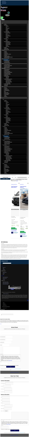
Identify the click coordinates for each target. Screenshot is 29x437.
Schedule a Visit (6, 89)
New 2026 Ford (22, 184)
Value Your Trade (6, 49)
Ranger (7, 106)
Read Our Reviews (6, 93)
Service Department (7, 69)
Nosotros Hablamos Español (8, 72)
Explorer (7, 36)
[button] (2, 17)
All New (5, 24)
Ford (10, 175)
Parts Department (6, 76)
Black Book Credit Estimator (8, 65)
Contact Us (5, 96)
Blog (5, 91)
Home (1, 175)
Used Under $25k (6, 61)
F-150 (6, 27)
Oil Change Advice (8, 156)
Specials (4, 135)
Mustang (5, 47)
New (3, 99)
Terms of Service (22, 432)
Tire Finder (7, 154)
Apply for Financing (6, 67)
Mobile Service (6, 75)
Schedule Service (6, 70)
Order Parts (7, 77)
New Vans (5, 38)
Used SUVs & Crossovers (7, 130)
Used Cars (5, 52)
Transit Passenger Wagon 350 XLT (14, 187)
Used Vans (5, 131)
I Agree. (3, 355)
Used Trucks (6, 129)
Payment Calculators (7, 66)
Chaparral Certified (6, 132)
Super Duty (7, 107)
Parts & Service (4, 68)
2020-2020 (8, 175)
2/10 (17, 180)
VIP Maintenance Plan (7, 73)
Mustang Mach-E (8, 44)
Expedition (7, 37)
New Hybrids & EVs (7, 41)
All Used (5, 51)
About (2, 86)
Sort (15, 177)
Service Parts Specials (7, 62)
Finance (3, 63)
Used (6, 175)
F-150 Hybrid (7, 28)
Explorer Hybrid (8, 43)
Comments (2, 425)
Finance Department (7, 64)
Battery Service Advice (9, 158)
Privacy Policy (10, 360)
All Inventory (4, 175)
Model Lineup (6, 48)
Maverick (7, 29)
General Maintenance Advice (8, 155)
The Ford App (6, 84)
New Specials (6, 59)
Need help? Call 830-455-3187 (14, 372)
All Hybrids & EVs (8, 42)
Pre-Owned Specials (7, 60)
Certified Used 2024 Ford (14, 184)
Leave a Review (6, 94)
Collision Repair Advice (7, 83)
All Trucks (7, 26)
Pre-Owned (4, 126)
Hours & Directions (6, 90)
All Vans (7, 39)
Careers (5, 95)
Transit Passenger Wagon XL (23, 187)
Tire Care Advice (8, 82)
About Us (5, 87)
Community (5, 88)
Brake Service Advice (9, 157)
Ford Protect (6, 85)
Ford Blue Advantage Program (8, 133)
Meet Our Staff (6, 92)
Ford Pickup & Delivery (7, 74)
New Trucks (5, 25)
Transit (7, 40)
